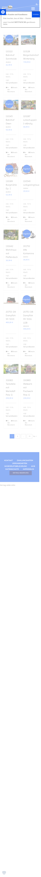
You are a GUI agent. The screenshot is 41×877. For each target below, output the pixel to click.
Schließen (36, 14)
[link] (3, 12)
